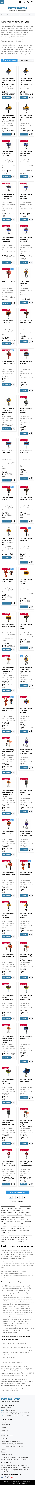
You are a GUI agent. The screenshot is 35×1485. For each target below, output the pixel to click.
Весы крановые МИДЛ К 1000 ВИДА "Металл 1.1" (8, 411)
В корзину (6, 97)
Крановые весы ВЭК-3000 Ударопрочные (26, 792)
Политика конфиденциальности (12, 1444)
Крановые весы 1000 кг (14, 1208)
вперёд (20, 1201)
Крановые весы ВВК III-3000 (26, 1080)
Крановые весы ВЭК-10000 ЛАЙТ (26, 626)
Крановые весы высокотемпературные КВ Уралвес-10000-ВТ (26, 118)
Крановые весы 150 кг (18, 1210)
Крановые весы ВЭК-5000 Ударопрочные (8, 1122)
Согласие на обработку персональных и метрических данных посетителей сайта (15, 1458)
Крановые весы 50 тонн (14, 1221)
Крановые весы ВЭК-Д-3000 (8, 581)
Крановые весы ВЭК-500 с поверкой (26, 239)
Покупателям (5, 1425)
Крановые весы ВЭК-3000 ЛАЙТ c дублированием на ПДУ (8, 752)
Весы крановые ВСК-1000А (26, 452)
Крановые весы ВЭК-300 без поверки (26, 153)
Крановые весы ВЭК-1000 (8, 322)
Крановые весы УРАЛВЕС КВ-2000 (8, 915)
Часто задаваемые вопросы (10, 1441)
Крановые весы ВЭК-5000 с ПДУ (8, 955)
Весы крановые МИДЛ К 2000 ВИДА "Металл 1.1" (8, 541)
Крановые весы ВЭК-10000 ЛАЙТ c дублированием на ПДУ (26, 1123)
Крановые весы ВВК (17, 1224)
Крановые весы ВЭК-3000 (8, 498)
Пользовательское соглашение (12, 1446)
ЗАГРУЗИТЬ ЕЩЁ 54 (17, 1192)
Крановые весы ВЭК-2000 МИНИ (8, 362)
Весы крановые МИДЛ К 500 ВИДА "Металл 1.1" (26, 283)
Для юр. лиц (5, 1433)
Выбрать (6, 1183)
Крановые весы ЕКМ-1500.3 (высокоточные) (8, 1163)
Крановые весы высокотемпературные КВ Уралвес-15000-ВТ (8, 118)
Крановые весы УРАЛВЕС (16, 1241)
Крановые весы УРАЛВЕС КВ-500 (8, 625)
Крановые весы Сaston (8, 1239)
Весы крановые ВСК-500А (8, 452)
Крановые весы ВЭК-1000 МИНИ (8, 281)
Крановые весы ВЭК (16, 1226)
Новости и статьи (7, 1435)
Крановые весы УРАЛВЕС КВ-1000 (26, 710)
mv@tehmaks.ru (9, 1410)
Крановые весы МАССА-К (17, 1228)
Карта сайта (5, 1449)
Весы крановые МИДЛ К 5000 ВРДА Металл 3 (26, 833)
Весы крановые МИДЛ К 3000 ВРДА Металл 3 (26, 751)
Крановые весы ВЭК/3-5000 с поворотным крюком (8, 793)
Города (3, 1427)
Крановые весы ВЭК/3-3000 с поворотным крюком (8, 670)
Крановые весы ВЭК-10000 (8, 832)
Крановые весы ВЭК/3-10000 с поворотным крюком (8, 1039)
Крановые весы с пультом (19, 1237)
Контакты (4, 1430)
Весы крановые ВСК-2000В (26, 1037)
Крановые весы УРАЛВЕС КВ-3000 (26, 915)
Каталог (3, 1422)
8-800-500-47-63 (8, 1405)
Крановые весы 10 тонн (8, 1206)
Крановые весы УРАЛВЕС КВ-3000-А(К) (26, 997)
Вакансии (4, 1452)
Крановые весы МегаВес (8, 1230)
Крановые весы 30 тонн (19, 1217)
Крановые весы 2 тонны (8, 1212)
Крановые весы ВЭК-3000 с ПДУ (8, 873)
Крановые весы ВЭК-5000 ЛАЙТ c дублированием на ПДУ (26, 957)
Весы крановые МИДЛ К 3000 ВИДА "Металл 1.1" (26, 670)
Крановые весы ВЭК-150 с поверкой (26, 196)
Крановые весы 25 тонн (14, 1215)
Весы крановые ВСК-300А (26, 362)
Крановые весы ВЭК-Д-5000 (8, 709)
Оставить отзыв (6, 1455)
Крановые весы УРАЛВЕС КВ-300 (26, 581)
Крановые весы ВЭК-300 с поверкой (8, 239)
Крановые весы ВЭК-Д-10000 (26, 873)
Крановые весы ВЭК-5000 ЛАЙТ (26, 498)
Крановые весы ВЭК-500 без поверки (8, 196)
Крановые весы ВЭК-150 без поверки (8, 153)
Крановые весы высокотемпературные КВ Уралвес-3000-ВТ (26, 81)
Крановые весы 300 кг (8, 1219)
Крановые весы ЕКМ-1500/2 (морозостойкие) (26, 1163)
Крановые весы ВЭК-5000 (26, 539)
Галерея (4, 1438)
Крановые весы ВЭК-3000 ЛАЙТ (26, 322)
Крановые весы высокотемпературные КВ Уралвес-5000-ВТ (8, 81)
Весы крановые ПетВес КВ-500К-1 (26, 410)
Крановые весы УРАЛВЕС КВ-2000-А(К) (8, 997)
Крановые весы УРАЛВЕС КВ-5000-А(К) (8, 1081)
